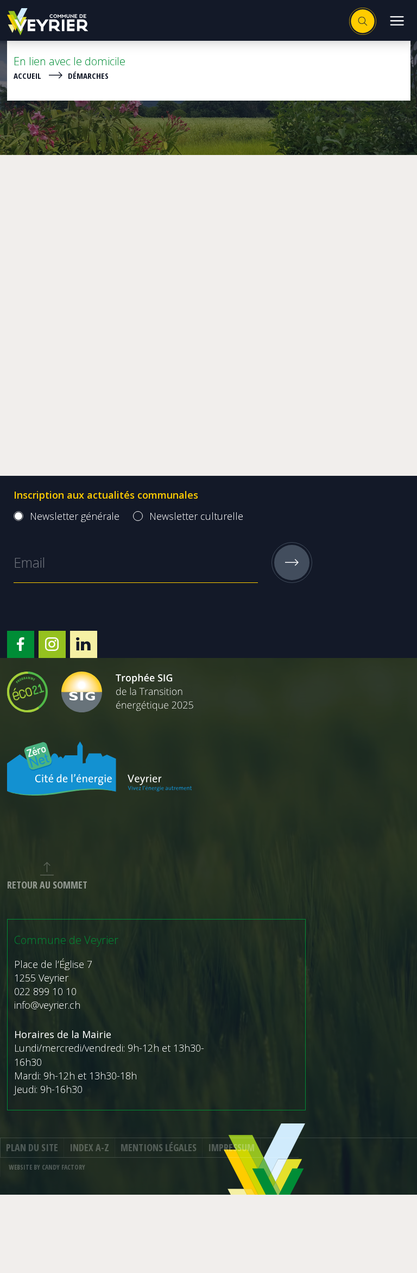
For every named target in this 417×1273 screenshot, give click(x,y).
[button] (396, 20)
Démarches (88, 75)
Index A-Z (89, 1147)
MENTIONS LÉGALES (159, 1147)
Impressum (231, 1147)
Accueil (27, 75)
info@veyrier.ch (47, 1004)
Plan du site (32, 1147)
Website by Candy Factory (47, 1167)
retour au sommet (47, 884)
